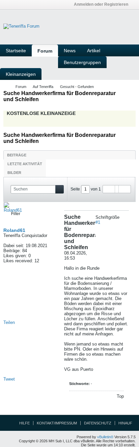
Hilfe (24, 423)
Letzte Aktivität (24, 164)
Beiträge (16, 155)
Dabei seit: (13, 245)
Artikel (93, 50)
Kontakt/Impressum (57, 423)
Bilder (14, 173)
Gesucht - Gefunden (77, 87)
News (70, 50)
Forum (44, 51)
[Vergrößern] (121, 217)
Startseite (16, 50)
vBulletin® (105, 437)
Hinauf (125, 423)
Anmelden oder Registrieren (101, 4)
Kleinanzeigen (21, 74)
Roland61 (14, 230)
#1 (97, 222)
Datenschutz (97, 423)
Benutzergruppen (82, 62)
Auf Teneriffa (43, 87)
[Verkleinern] (126, 217)
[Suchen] (59, 189)
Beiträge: (12, 250)
